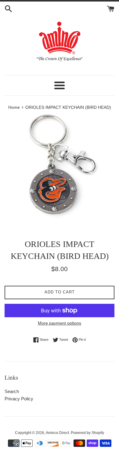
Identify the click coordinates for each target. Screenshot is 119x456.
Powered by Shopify (87, 433)
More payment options (59, 323)
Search (12, 391)
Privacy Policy (19, 398)
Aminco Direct (57, 433)
